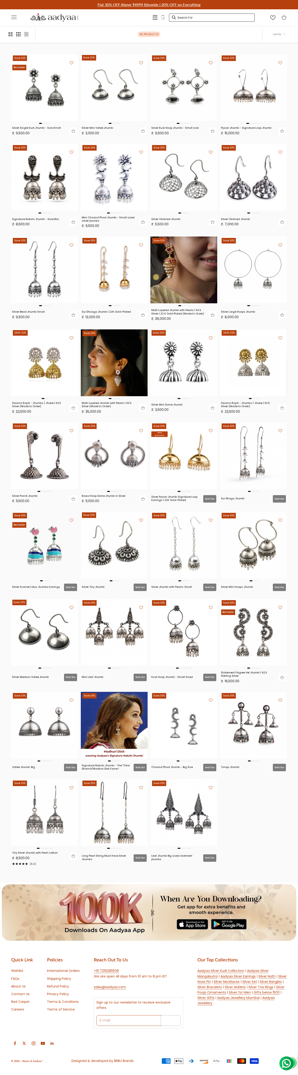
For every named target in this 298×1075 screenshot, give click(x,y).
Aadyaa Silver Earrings (238, 976)
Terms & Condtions (63, 1001)
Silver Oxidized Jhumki (165, 219)
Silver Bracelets (209, 987)
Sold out (209, 499)
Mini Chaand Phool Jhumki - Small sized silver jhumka (108, 219)
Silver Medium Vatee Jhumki (30, 677)
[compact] (26, 34)
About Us (18, 986)
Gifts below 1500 (267, 992)
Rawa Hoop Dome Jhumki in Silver (103, 495)
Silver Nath (266, 976)
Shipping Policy (59, 978)
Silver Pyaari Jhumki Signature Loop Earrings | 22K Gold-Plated (174, 498)
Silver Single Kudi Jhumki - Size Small (36, 127)
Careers (17, 1009)
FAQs (15, 978)
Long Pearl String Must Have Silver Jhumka (104, 857)
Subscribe (171, 1020)
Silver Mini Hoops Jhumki (237, 586)
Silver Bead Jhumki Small (28, 311)
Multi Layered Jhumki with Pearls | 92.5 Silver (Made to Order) (107, 404)
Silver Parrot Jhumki (24, 495)
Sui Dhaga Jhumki (232, 498)
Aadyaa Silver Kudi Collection (220, 970)
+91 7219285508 (106, 970)
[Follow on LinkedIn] (52, 1043)
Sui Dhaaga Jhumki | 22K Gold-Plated (106, 311)
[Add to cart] (73, 131)
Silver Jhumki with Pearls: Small (171, 586)
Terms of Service (61, 1009)
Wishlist (17, 970)
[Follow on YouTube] (43, 1043)
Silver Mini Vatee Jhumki (97, 127)
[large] (10, 34)
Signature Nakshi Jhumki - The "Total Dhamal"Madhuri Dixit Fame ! (106, 767)
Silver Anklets (235, 987)
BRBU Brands (124, 1060)
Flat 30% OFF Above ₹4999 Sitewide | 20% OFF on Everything (149, 4)
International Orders (63, 970)
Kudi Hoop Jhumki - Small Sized (172, 677)
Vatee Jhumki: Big (23, 767)
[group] (149, 912)
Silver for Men (240, 992)
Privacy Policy (58, 994)
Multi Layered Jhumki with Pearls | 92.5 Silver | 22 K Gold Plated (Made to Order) (177, 311)
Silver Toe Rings (260, 987)
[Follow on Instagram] (33, 1043)
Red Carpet (20, 1001)
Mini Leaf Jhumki (92, 677)
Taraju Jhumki (230, 767)
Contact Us (20, 994)
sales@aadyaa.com (110, 987)
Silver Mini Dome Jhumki (167, 404)
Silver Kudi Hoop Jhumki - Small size (175, 127)
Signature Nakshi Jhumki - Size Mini (35, 219)
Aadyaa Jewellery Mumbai (238, 997)
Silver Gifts (205, 997)
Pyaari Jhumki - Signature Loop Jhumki (246, 127)
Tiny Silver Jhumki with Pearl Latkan (35, 852)
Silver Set (249, 981)
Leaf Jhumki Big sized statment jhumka (171, 857)
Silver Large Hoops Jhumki (238, 311)
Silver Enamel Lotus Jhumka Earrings (36, 586)
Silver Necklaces (227, 981)
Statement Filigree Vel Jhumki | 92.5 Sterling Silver (244, 674)
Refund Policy (58, 986)
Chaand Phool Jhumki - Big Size (172, 767)
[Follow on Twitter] (24, 1043)
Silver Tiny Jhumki (93, 586)
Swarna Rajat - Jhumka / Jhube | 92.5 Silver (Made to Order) (36, 404)
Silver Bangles (271, 981)
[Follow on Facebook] (15, 1043)
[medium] (18, 34)
